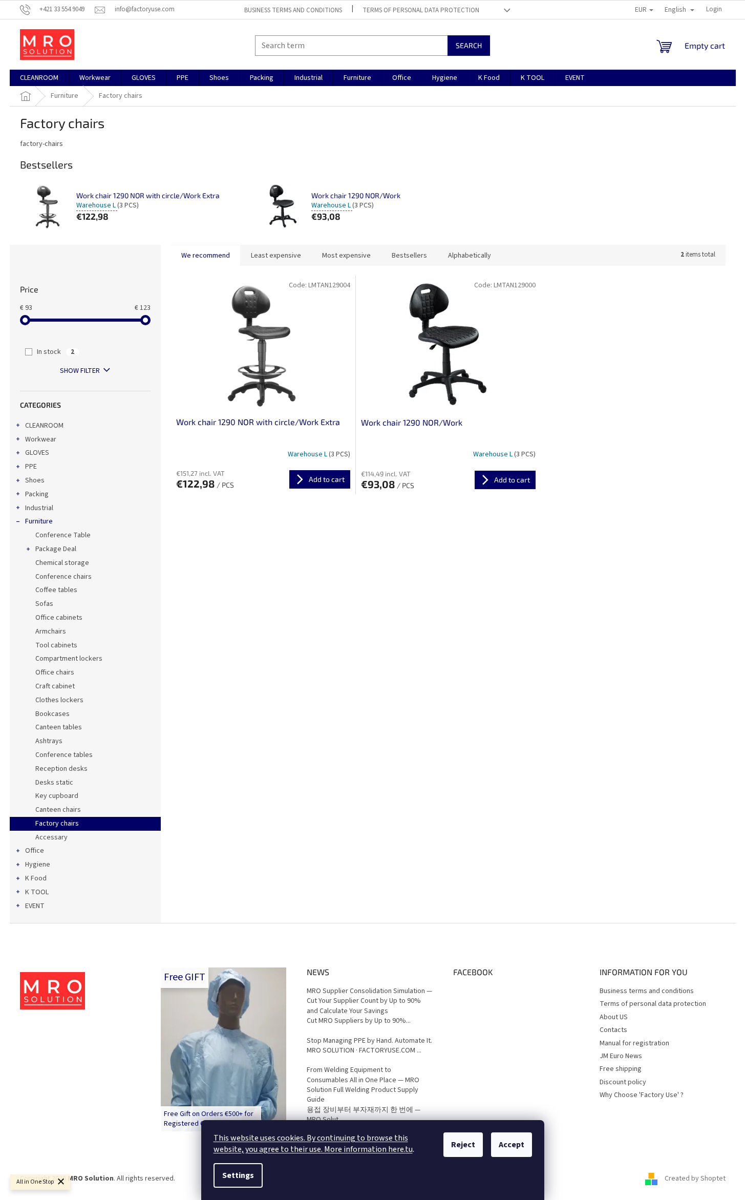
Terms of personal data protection (421, 10)
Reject (463, 1144)
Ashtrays (48, 741)
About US (614, 1017)
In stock (55, 352)
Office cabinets (58, 618)
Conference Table (63, 535)
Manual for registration (634, 1043)
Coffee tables (56, 590)
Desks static (54, 782)
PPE (31, 466)
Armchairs (50, 631)
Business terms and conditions (293, 10)
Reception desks (61, 769)
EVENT (35, 906)
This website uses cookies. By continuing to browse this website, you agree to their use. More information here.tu (313, 1143)
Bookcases (52, 714)
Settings (238, 1175)
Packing (37, 494)
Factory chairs (57, 823)
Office (34, 851)
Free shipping (621, 1069)
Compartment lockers (68, 659)
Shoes (35, 480)
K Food (36, 878)
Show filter (80, 371)
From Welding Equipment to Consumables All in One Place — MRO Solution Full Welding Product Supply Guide (363, 1085)
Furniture (39, 521)
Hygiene (37, 864)
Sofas (44, 604)
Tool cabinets (56, 645)
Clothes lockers (59, 700)
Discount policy (623, 1082)
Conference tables (64, 755)
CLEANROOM (44, 425)
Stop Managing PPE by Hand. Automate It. (369, 1041)
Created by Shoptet (695, 1178)
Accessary (51, 837)
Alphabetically (469, 255)
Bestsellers (409, 255)
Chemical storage (62, 563)
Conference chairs (63, 577)
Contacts (613, 1030)
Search (469, 45)
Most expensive (346, 255)
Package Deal (55, 549)
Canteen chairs (58, 810)
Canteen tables (58, 727)
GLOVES (37, 453)
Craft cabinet (55, 686)
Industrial (39, 508)
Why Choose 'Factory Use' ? (642, 1095)
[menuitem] (39, 78)
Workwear (40, 439)
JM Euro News (621, 1056)
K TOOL (37, 892)
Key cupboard (56, 796)
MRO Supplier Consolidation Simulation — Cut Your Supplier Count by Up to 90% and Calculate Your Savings (369, 1001)
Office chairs (54, 672)
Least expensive (276, 255)
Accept (511, 1144)
